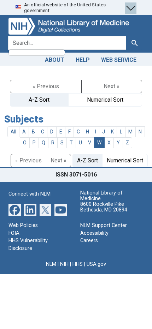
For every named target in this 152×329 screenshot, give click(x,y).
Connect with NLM (29, 194)
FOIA (13, 233)
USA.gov (96, 264)
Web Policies (23, 225)
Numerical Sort (105, 99)
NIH (64, 264)
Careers (89, 241)
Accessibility (94, 233)
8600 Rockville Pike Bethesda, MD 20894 (103, 207)
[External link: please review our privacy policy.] (14, 209)
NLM (51, 264)
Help (83, 59)
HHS (77, 264)
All (13, 131)
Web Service (118, 59)
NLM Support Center (103, 225)
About (54, 59)
